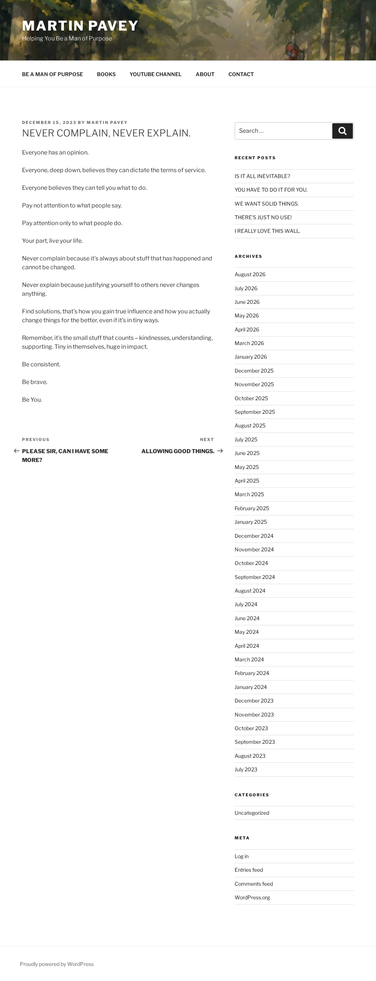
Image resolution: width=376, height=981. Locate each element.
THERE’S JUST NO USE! (263, 217)
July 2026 (246, 288)
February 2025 (252, 508)
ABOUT (205, 74)
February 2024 (252, 673)
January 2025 (251, 522)
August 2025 (250, 425)
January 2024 (251, 687)
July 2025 (246, 439)
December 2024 (254, 536)
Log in (242, 856)
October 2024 (251, 563)
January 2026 (251, 356)
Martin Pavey (80, 26)
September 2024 (255, 577)
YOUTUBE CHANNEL (156, 74)
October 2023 (251, 728)
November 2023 (254, 714)
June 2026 (247, 302)
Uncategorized (252, 813)
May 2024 (247, 632)
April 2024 (247, 646)
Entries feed (249, 870)
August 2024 (250, 590)
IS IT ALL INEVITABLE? (262, 176)
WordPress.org (252, 897)
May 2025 (247, 467)
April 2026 (247, 329)
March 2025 (249, 494)
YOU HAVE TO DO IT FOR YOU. (271, 189)
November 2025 (254, 384)
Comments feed (254, 884)
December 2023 (254, 700)
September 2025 (255, 412)
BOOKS (106, 74)
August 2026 (250, 274)
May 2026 (247, 315)
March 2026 (249, 343)
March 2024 (249, 659)
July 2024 (246, 604)
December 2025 (254, 370)
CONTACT (241, 74)
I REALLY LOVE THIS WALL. (267, 231)
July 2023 (246, 769)
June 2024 (247, 618)
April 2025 (247, 480)
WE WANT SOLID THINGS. (267, 203)
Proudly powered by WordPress (57, 964)
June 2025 (247, 453)
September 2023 (255, 742)
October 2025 (251, 398)
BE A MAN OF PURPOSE (52, 74)
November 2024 (254, 549)
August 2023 (250, 756)
